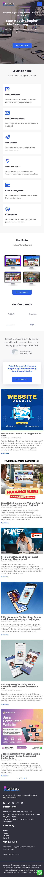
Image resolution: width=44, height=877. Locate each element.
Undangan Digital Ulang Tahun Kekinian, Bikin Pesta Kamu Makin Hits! (19, 686)
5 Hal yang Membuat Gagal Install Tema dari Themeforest (20, 558)
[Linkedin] (22, 803)
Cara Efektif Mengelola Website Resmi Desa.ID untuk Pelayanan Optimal (22, 504)
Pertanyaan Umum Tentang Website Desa (21, 434)
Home (5, 830)
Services (6, 835)
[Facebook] (4, 803)
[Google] (13, 803)
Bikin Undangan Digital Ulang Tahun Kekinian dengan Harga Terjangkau (21, 618)
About (5, 833)
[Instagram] (18, 803)
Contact (6, 838)
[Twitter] (9, 803)
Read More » (5, 453)
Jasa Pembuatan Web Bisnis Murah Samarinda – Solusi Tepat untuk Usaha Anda (20, 756)
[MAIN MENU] (39, 4)
